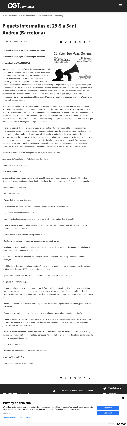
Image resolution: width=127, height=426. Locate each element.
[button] (61, 42)
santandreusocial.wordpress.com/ (21, 363)
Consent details (9, 418)
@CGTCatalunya (114, 388)
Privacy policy (25, 418)
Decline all (108, 413)
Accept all (108, 408)
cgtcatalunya (113, 393)
